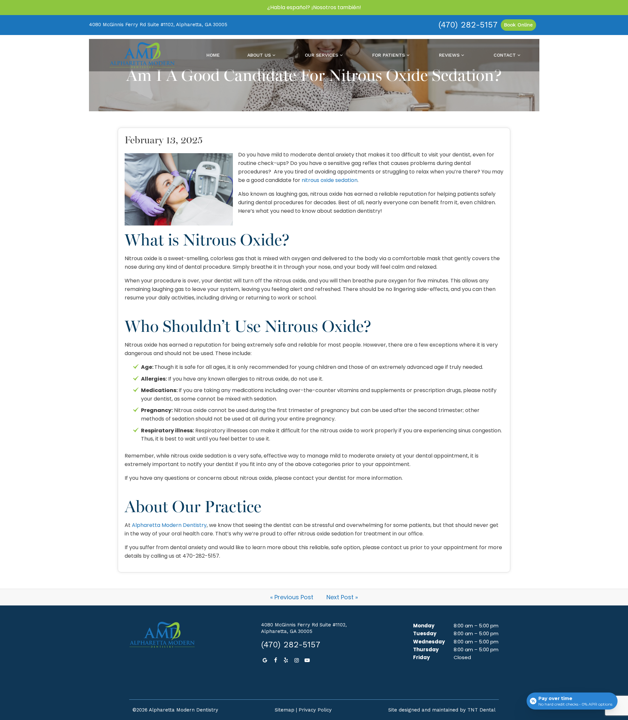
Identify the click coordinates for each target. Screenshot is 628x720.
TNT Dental (481, 710)
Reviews (449, 55)
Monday (423, 625)
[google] (264, 660)
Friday (421, 657)
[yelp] (285, 660)
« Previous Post (291, 597)
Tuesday (424, 633)
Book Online (518, 25)
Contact (505, 55)
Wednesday (429, 641)
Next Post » (342, 597)
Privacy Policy (315, 710)
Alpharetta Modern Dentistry (169, 525)
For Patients (388, 55)
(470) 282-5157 (467, 24)
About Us (259, 55)
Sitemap (284, 710)
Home (213, 55)
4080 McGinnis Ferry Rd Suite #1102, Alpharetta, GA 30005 (158, 24)
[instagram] (296, 660)
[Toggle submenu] (274, 55)
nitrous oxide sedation (330, 180)
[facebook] (275, 660)
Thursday (426, 649)
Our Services (321, 55)
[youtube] (307, 660)
